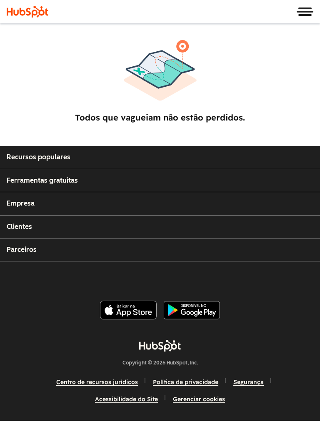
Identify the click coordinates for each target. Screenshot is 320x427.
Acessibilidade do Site (126, 399)
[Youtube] (146, 277)
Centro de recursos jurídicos (97, 382)
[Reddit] (207, 277)
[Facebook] (106, 277)
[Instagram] (126, 277)
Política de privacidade (185, 382)
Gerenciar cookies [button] (199, 399)
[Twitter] (166, 277)
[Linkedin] (186, 277)
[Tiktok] (227, 277)
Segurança (248, 382)
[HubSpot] (27, 11)
